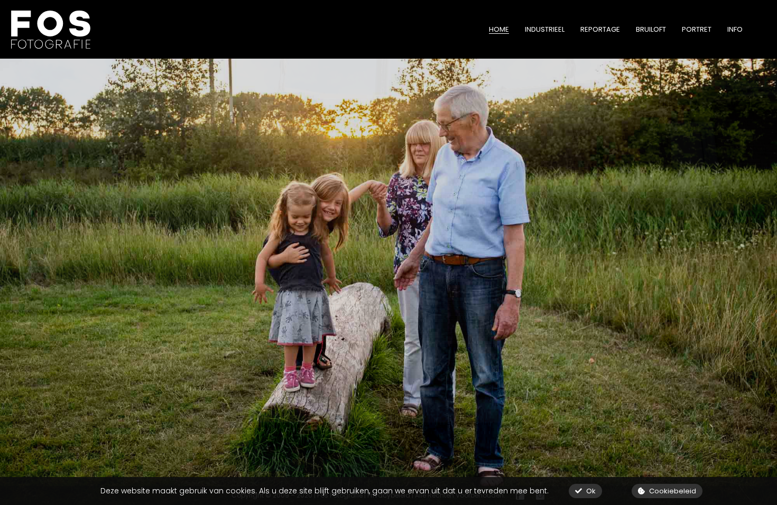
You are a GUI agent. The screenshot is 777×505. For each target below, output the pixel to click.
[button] (585, 491)
